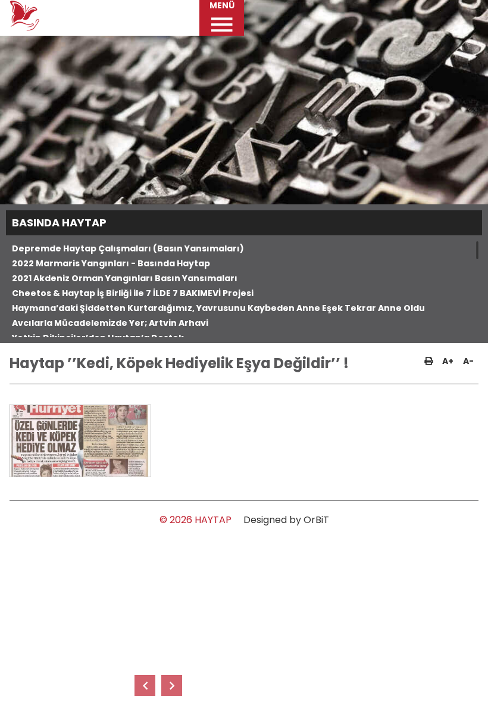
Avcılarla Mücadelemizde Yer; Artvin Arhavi (110, 323)
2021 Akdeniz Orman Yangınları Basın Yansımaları (124, 278)
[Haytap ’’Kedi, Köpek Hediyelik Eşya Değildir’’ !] (80, 441)
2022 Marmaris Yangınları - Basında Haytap (111, 263)
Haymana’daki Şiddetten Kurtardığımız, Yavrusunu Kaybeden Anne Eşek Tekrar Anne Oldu (218, 308)
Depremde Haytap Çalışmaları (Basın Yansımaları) (128, 248)
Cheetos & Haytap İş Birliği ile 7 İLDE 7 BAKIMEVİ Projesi (133, 293)
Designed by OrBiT (286, 520)
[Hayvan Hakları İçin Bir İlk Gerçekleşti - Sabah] (144, 685)
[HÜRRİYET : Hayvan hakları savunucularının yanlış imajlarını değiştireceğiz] (171, 685)
